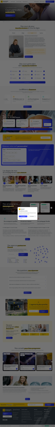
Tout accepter (23, 216)
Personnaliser (20, 218)
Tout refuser (32, 216)
